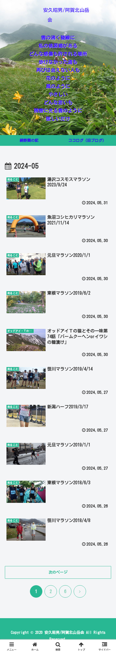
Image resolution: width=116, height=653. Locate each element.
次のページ (58, 572)
